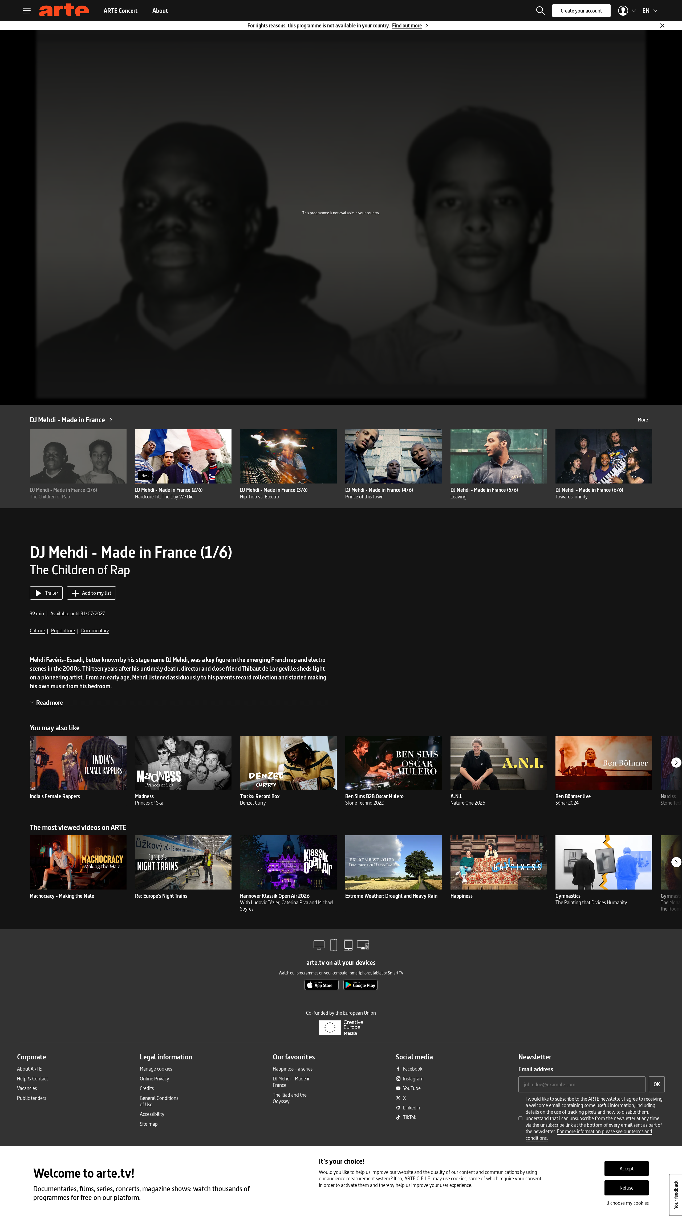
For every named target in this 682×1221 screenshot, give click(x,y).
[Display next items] (676, 762)
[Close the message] (662, 25)
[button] (540, 10)
